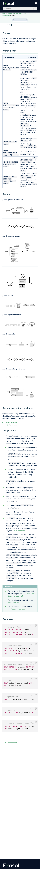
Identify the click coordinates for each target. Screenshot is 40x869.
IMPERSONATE (13, 602)
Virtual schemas (18, 531)
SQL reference (17, 14)
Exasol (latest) (7, 14)
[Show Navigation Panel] (36, 3)
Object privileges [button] (11, 425)
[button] (34, 8)
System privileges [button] (11, 422)
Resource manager (18, 609)
